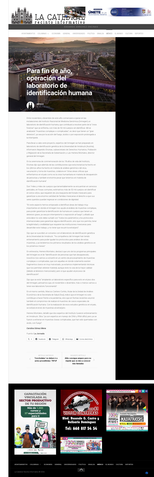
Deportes (139, 34)
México (109, 34)
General (66, 34)
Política (91, 34)
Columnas (42, 34)
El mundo (119, 34)
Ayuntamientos (28, 34)
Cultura (128, 34)
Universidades (79, 34)
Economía (56, 34)
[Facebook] (147, 473)
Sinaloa (100, 34)
